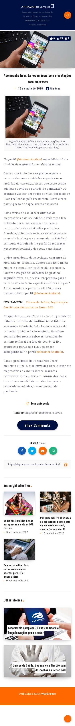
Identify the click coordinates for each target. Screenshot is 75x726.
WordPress (48, 693)
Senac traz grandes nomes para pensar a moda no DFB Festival (18, 524)
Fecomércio (46, 412)
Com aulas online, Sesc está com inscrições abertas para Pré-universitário (16, 570)
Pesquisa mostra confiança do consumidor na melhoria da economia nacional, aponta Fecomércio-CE (55, 523)
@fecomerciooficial (29, 159)
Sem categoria (40, 403)
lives (58, 412)
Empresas (31, 412)
